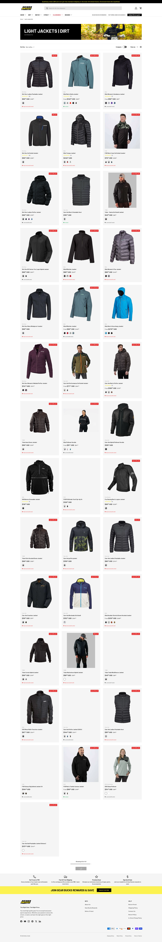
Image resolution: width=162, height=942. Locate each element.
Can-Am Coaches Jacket (30, 615)
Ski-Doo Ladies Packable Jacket (32, 94)
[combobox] (83, 8)
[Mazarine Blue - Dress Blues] (67, 850)
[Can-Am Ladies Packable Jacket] (122, 536)
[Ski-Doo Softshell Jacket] (39, 131)
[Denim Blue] (32, 219)
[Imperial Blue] (109, 850)
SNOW (22, 15)
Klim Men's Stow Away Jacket (114, 326)
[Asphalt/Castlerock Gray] (67, 276)
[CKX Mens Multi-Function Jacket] (39, 707)
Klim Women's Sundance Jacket (115, 94)
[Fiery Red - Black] (67, 162)
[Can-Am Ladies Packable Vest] (122, 707)
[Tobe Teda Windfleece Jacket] (122, 650)
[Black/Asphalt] (73, 103)
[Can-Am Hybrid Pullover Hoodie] (122, 420)
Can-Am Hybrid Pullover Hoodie (114, 442)
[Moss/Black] (26, 793)
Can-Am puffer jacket (70, 558)
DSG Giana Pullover (110, 786)
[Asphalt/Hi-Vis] (76, 103)
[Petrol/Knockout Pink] (115, 103)
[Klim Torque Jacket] (81, 131)
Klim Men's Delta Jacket (70, 94)
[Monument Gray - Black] (70, 333)
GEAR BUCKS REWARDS (99, 15)
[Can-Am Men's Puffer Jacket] (122, 361)
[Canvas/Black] (67, 793)
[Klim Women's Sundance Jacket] (122, 72)
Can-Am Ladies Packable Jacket (115, 558)
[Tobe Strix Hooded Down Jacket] (39, 536)
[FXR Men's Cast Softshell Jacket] (122, 131)
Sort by (22, 47)
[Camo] (26, 622)
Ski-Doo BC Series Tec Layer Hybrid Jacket (35, 269)
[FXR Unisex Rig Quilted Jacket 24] (39, 764)
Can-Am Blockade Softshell (72, 615)
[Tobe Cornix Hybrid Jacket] (39, 650)
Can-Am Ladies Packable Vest (114, 729)
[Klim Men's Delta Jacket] (81, 72)
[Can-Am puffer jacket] (81, 536)
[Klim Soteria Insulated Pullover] (81, 821)
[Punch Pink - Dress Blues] (70, 850)
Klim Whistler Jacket (69, 269)
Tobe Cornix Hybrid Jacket (30, 672)
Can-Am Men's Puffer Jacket (114, 383)
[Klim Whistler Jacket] (81, 247)
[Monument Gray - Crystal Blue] (109, 103)
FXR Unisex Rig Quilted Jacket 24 (32, 786)
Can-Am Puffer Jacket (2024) (72, 729)
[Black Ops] (67, 506)
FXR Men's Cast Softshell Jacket (115, 153)
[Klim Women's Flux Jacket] (122, 247)
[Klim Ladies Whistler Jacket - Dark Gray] (39, 878)
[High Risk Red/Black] (70, 103)
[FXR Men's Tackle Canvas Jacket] (81, 764)
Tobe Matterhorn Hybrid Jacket (73, 672)
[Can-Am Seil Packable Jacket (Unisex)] (39, 821)
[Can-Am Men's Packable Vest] (81, 190)
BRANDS (67, 15)
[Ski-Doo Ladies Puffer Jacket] (39, 190)
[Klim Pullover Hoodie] (81, 420)
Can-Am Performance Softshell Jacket (75, 383)
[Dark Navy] (26, 219)
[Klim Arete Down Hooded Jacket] (122, 821)
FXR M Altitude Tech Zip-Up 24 (72, 499)
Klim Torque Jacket (69, 153)
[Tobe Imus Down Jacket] (39, 420)
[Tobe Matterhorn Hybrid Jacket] (81, 650)
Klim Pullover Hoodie (69, 442)
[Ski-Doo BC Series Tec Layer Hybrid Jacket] (39, 247)
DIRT (29, 15)
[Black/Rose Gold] (65, 333)
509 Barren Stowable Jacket (31, 499)
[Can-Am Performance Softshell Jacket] (81, 361)
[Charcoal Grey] (26, 276)
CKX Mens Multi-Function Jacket (32, 729)
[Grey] (26, 679)
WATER (37, 15)
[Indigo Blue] (67, 736)
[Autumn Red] (112, 392)
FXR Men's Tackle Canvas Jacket (73, 786)
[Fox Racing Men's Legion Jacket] (122, 477)
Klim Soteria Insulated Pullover (73, 843)
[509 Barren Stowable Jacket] (39, 477)
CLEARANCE (57, 15)
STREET (46, 15)
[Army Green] (70, 736)
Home (21, 19)
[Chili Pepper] (70, 276)
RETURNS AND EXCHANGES (116, 15)
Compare (119, 47)
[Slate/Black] (112, 162)
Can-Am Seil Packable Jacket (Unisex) (34, 843)
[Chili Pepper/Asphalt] (67, 333)
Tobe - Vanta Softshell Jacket (114, 212)
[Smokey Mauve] (109, 793)
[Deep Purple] (29, 219)
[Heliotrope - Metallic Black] (112, 103)
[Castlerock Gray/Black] (67, 103)
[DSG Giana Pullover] (122, 764)
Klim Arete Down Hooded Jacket (115, 843)
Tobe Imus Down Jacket (29, 442)
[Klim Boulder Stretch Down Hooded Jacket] (122, 593)
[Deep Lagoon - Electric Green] (70, 449)
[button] (141, 8)
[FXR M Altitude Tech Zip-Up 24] (81, 477)
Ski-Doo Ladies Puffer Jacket (31, 212)
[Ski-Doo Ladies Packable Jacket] (39, 72)
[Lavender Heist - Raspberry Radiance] (67, 449)
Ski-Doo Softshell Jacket (30, 153)
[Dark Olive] (115, 622)
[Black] (106, 162)
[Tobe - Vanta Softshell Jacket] (122, 190)
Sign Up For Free (104, 930)
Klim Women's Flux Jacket (113, 269)
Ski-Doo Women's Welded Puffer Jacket (34, 383)
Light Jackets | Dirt (29, 19)
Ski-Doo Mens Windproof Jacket (32, 326)
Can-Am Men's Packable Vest (72, 212)
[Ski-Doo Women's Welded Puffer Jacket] (39, 361)
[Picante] (112, 622)
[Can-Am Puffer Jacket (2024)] (81, 707)
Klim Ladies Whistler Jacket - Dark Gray (34, 900)
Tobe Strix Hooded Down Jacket (32, 558)
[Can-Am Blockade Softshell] (81, 593)
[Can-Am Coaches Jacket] (39, 593)
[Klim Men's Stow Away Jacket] (122, 304)
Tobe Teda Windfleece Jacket (114, 672)
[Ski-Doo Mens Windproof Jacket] (39, 304)
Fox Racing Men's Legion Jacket (115, 499)
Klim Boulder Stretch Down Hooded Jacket (118, 615)
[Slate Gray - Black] (70, 162)
